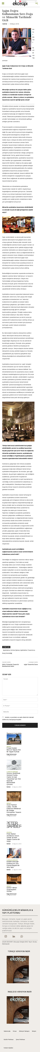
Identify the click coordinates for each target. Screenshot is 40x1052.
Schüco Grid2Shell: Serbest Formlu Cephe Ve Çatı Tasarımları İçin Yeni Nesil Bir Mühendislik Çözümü (14, 778)
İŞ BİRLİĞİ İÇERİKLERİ (12, 771)
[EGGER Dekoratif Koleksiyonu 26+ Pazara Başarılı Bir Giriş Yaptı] (14, 853)
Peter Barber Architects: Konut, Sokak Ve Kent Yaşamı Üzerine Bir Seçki (13, 837)
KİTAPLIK (9, 832)
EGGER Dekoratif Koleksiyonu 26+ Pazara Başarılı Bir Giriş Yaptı (13, 864)
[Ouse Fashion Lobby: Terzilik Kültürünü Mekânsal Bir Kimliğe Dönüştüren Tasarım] (14, 796)
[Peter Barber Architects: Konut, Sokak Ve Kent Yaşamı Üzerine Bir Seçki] (14, 825)
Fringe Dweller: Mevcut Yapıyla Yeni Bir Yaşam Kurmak (14, 750)
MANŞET (9, 746)
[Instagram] (5, 936)
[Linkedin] (13, 936)
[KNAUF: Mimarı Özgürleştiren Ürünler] (14, 879)
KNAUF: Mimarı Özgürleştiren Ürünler (12, 889)
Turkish (23, 1)
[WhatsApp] (21, 936)
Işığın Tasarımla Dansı (31, 664)
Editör (5, 24)
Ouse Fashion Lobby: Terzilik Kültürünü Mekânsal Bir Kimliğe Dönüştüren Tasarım (14, 808)
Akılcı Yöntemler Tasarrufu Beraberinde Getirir (10, 665)
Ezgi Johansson (12, 754)
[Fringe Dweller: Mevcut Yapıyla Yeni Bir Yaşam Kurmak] (14, 739)
